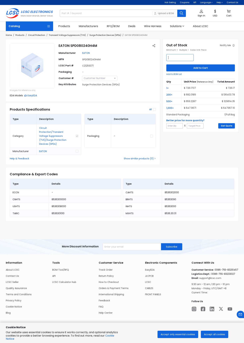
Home (9, 35)
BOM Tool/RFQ (60, 269)
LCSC (148, 282)
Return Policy (106, 276)
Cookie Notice (14, 306)
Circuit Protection (36, 35)
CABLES (149, 288)
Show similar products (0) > (140, 158)
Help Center (106, 312)
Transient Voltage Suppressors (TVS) (67, 35)
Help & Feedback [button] (19, 158)
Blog (8, 312)
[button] (201, 13)
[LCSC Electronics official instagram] (194, 308)
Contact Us (232, 2)
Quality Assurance (16, 288)
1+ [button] (167, 88)
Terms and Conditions (19, 294)
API (194, 2)
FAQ (101, 306)
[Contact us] (240, 314)
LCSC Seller (12, 282)
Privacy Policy (13, 300)
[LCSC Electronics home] (29, 13)
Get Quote (226, 125)
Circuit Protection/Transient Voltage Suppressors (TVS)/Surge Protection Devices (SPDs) (52, 136)
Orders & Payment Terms (113, 288)
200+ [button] (169, 94)
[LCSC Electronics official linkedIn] (211, 308)
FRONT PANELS (153, 294)
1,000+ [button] (170, 108)
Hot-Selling (170, 2)
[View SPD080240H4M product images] (32, 65)
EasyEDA (150, 269)
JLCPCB (149, 276)
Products (19, 35)
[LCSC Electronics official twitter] (220, 308)
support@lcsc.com (210, 278)
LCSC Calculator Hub (64, 282)
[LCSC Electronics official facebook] (203, 308)
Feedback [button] (104, 300)
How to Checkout (109, 282)
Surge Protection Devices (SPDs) (105, 35)
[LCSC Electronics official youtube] (229, 308)
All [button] (150, 109)
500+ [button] (169, 101)
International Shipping (111, 294)
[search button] (181, 13)
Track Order (106, 269)
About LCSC (12, 269)
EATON (86, 53)
